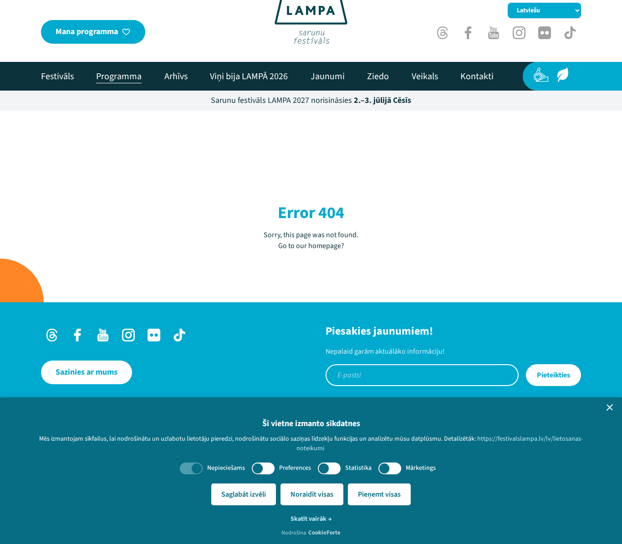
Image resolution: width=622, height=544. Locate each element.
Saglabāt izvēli (243, 494)
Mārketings (421, 468)
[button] (609, 407)
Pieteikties (553, 375)
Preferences (295, 468)
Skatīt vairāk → (311, 519)
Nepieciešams (226, 468)
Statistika (358, 468)
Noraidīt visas (312, 494)
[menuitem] (57, 76)
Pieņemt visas (379, 494)
